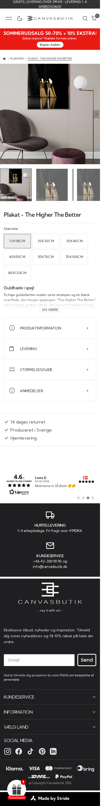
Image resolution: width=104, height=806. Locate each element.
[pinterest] (42, 750)
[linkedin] (53, 750)
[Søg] (85, 18)
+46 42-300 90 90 (47, 560)
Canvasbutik (55, 782)
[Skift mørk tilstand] (21, 18)
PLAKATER (17, 58)
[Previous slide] (3, 114)
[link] (50, 483)
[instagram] (7, 750)
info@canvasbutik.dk (50, 566)
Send (87, 659)
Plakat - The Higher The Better (50, 58)
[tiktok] (30, 750)
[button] (9, 18)
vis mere (50, 308)
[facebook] (18, 750)
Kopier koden (50, 45)
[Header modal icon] (9, 18)
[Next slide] (96, 114)
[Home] (4, 59)
